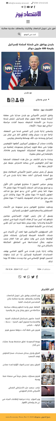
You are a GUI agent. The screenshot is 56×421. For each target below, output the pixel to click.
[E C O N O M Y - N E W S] (28, 15)
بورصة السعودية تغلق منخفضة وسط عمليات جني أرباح (21, 343)
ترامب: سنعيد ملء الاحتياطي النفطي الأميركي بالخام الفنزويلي (24, 389)
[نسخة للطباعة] (22, 100)
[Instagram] (25, 7)
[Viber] (19, 277)
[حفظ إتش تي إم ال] (12, 100)
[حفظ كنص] (8, 100)
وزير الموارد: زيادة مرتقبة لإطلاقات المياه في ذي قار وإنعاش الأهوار (21, 400)
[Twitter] (31, 7)
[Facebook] (34, 7)
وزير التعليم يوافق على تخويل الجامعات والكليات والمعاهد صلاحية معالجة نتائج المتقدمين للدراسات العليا (23, 299)
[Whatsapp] (28, 277)
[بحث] (19, 34)
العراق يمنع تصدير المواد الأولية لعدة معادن (21, 365)
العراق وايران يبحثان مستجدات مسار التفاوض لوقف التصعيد (21, 354)
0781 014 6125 (41, 3)
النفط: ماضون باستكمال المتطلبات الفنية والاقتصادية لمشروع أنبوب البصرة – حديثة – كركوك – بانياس (22, 322)
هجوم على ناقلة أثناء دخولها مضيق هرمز (22, 330)
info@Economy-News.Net (19, 3)
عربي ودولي (41, 99)
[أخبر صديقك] (17, 100)
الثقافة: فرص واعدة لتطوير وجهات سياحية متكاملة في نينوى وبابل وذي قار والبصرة (22, 308)
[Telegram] (22, 7)
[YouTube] (28, 7)
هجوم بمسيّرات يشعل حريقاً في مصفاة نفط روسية (21, 377)
